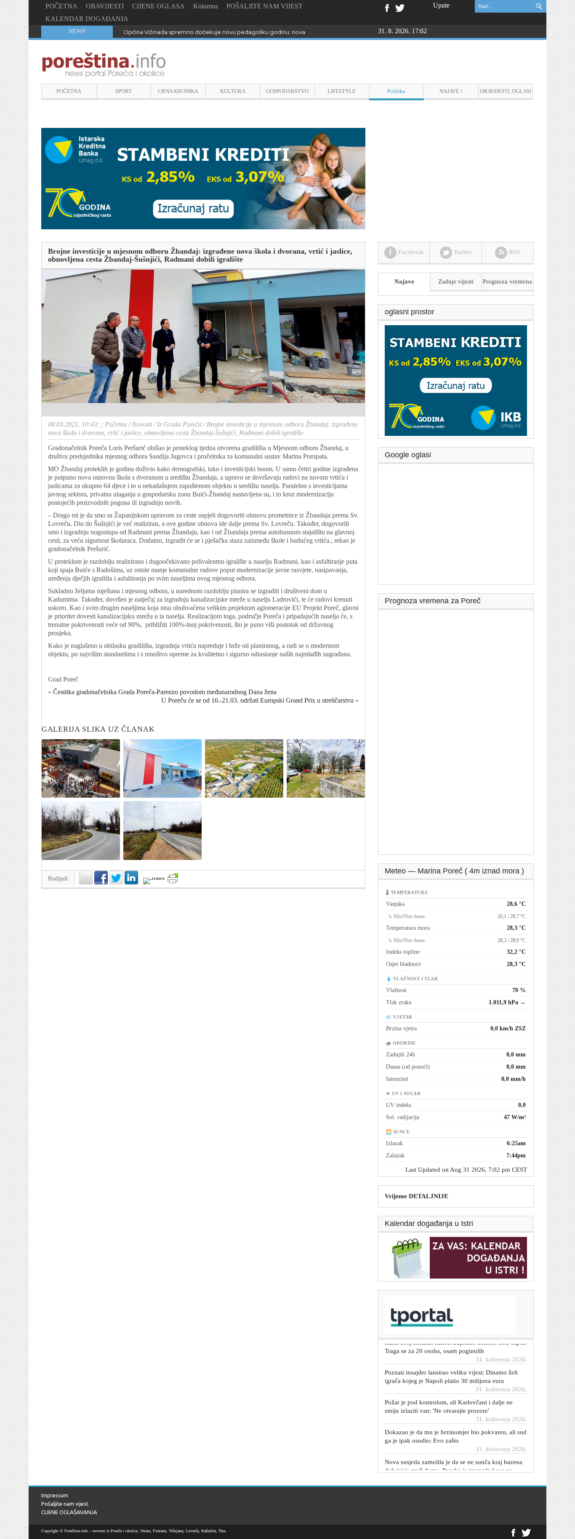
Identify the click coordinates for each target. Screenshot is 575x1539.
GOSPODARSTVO (287, 91)
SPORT (123, 91)
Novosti (142, 424)
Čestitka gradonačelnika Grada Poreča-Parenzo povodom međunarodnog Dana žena (165, 691)
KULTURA (232, 91)
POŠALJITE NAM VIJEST (264, 6)
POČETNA (61, 6)
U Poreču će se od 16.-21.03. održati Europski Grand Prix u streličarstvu (257, 700)
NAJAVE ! (450, 91)
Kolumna (205, 6)
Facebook (386, 7)
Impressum (54, 1495)
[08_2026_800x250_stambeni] (203, 177)
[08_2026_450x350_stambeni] (456, 380)
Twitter (399, 7)
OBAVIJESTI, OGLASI (505, 91)
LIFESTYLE (341, 91)
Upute (441, 5)
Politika (396, 91)
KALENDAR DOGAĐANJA (86, 18)
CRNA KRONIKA (178, 91)
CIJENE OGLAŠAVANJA (69, 1512)
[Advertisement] (456, 527)
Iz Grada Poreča (179, 424)
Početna (116, 424)
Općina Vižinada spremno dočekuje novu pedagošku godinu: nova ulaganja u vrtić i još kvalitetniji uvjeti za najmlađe (280, 32)
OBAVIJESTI (105, 6)
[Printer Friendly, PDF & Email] (173, 878)
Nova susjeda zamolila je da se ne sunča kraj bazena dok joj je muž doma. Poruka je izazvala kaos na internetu (453, 1452)
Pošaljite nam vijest (64, 1504)
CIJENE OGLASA (158, 6)
